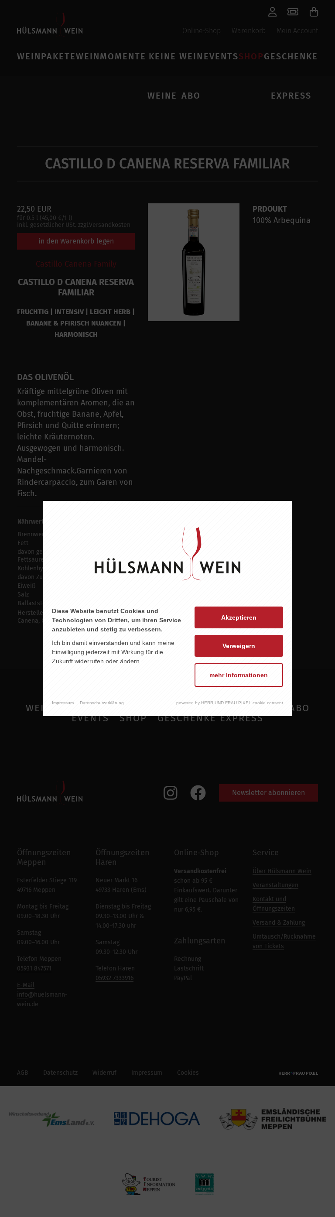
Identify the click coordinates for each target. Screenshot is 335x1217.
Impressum (63, 702)
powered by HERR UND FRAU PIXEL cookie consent (229, 702)
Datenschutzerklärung (102, 702)
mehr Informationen (238, 675)
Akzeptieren (238, 617)
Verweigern (238, 645)
